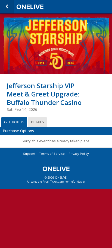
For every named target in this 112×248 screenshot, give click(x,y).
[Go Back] (7, 7)
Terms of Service (52, 154)
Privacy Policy (79, 154)
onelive (43, 7)
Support (29, 154)
